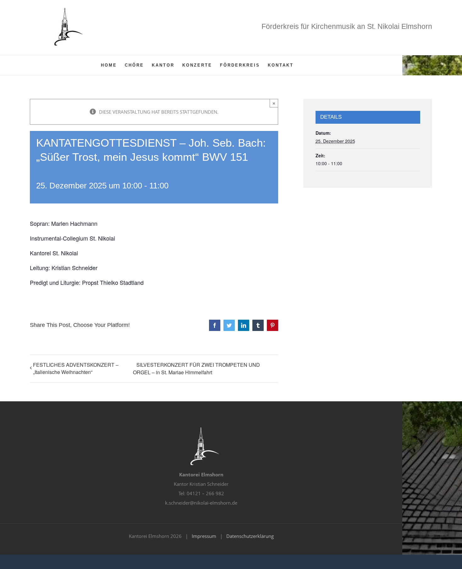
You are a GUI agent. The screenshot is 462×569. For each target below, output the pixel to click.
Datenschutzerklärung (250, 536)
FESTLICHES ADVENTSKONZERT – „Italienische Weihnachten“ (75, 368)
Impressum (204, 536)
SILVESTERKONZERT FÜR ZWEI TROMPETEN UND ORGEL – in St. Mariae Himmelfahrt (196, 368)
